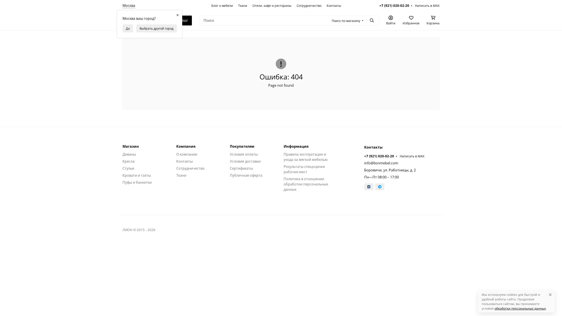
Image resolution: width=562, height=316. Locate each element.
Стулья (128, 168)
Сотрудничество (309, 6)
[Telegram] (379, 186)
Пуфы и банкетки (137, 182)
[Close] (550, 294)
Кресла (128, 161)
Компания (185, 146)
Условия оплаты (244, 154)
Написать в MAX (427, 6)
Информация (296, 146)
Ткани (242, 6)
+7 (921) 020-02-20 (394, 5)
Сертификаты (241, 168)
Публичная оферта (246, 175)
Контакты (334, 6)
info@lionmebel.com (381, 163)
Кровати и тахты (136, 175)
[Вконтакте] (368, 186)
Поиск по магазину (346, 21)
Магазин (130, 146)
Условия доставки (245, 161)
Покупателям (242, 146)
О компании (186, 154)
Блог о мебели (222, 6)
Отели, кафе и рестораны (271, 6)
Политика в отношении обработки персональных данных (306, 184)
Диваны (129, 154)
